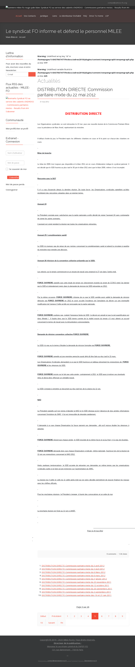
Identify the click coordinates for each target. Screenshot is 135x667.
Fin (62, 622)
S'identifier (14, 177)
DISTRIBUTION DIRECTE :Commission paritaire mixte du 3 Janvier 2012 (74, 578)
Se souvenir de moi (17, 169)
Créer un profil (21, 128)
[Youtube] (14, 2)
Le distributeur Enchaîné (70, 15)
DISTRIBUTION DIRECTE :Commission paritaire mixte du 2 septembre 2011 (76, 592)
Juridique (44, 15)
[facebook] (7, 2)
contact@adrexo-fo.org (117, 3)
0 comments (111, 554)
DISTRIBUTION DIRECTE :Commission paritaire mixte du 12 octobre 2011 (75, 585)
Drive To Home (96, 15)
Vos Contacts (30, 15)
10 (41, 622)
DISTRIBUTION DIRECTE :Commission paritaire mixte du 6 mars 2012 (73, 575)
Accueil (19, 15)
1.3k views (123, 554)
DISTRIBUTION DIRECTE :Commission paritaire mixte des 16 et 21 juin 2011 (77, 595)
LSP (107, 15)
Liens (54, 15)
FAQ (85, 15)
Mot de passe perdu (15, 184)
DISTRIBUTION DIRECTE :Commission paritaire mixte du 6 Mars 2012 (73, 572)
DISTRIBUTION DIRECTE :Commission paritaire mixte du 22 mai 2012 (75, 92)
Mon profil (10, 128)
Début (43, 616)
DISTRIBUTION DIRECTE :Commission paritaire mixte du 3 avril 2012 (73, 565)
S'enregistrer (12, 189)
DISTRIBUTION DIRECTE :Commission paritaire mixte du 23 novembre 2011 (76, 582)
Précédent (56, 616)
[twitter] (11, 2)
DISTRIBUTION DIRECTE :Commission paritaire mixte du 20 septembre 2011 (77, 588)
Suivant (51, 622)
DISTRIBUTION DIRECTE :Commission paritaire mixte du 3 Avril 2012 (73, 569)
